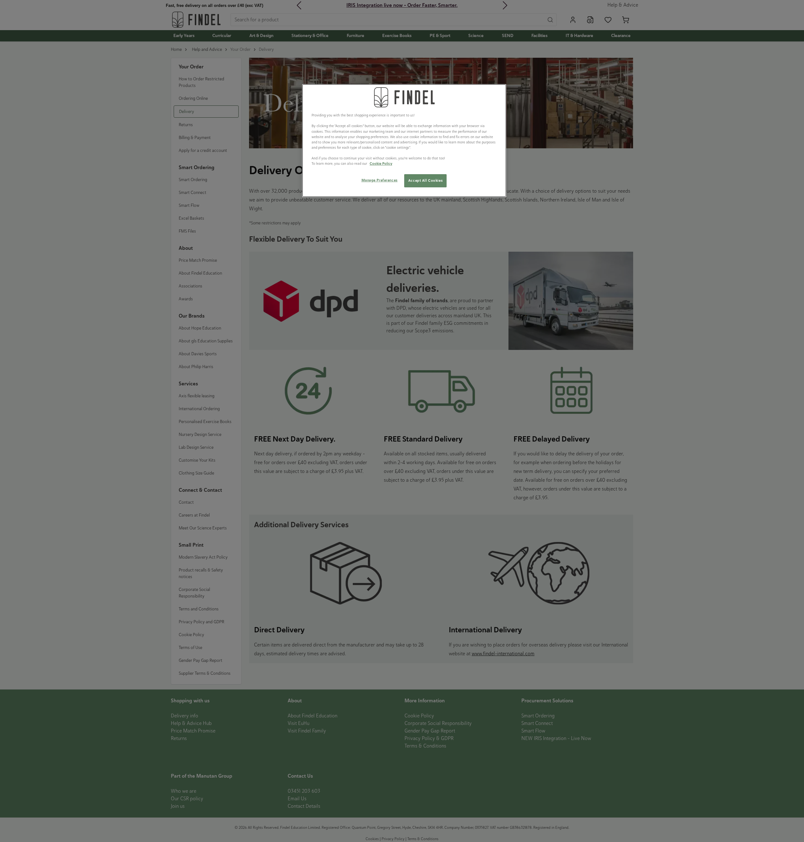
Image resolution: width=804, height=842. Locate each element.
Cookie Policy (381, 163)
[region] (404, 140)
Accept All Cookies (425, 180)
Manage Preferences (379, 180)
